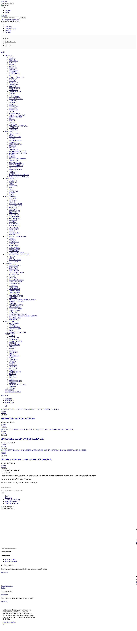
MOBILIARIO (10, 321)
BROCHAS (13, 79)
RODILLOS (13, 68)
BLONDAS (13, 182)
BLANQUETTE (14, 225)
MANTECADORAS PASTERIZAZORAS (23, 316)
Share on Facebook (11, 561)
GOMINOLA (13, 243)
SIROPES (12, 347)
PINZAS (12, 119)
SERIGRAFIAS (14, 245)
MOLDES (12, 59)
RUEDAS (12, 155)
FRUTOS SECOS (15, 372)
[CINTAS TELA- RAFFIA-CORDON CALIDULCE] (37, 429)
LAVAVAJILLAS (14, 289)
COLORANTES (14, 249)
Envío (7, 12)
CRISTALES (13, 167)
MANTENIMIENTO (16, 166)
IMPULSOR (13, 375)
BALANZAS (13, 110)
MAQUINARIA (10, 263)
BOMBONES (13, 198)
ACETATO (12, 120)
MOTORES (13, 138)
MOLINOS (12, 278)
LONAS (11, 135)
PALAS (11, 64)
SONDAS (12, 157)
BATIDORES (13, 61)
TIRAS (11, 189)
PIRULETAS (13, 213)
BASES (11, 348)
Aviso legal (8, 498)
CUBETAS (12, 100)
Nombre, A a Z (9, 400)
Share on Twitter (10, 559)
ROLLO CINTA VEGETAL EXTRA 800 (18, 418)
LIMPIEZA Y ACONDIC (17, 115)
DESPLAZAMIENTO (16, 164)
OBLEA (11, 238)
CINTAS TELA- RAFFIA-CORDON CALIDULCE (22, 439)
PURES (11, 379)
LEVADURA (13, 366)
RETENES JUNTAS (15, 144)
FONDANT (13, 361)
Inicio (2, 52)
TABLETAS (13, 209)
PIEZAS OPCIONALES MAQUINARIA (22, 299)
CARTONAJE (9, 178)
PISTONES (12, 148)
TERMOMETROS (15, 91)
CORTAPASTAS (14, 88)
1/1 (6, 406)
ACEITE (12, 357)
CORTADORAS (14, 283)
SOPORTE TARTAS (16, 99)
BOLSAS (12, 193)
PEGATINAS (13, 191)
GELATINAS (13, 352)
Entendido (12, 622)
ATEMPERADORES (16, 296)
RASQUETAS (13, 106)
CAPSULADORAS (15, 309)
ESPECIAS (12, 383)
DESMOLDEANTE (15, 341)
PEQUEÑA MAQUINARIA (18, 126)
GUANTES (13, 108)
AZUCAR (12, 240)
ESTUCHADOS (14, 211)
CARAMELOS (14, 214)
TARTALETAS (14, 84)
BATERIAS (13, 124)
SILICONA (12, 86)
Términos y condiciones (12, 499)
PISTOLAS (12, 285)
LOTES (11, 195)
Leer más (6, 622)
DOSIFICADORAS (15, 281)
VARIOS (12, 173)
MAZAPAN (13, 220)
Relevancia (8, 399)
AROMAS (12, 343)
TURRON (12, 222)
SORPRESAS (13, 261)
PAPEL (11, 187)
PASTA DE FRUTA (15, 204)
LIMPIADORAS (14, 290)
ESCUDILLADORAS (16, 280)
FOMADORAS (14, 271)
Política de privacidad (11, 503)
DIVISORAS (13, 276)
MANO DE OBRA (15, 162)
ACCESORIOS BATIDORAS (19, 175)
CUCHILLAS (13, 104)
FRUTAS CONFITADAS (17, 384)
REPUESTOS (9, 131)
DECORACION (14, 233)
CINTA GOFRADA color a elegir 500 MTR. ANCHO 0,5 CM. (26, 459)
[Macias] (4, 2)
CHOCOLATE (14, 242)
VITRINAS (12, 325)
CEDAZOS (12, 102)
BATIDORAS (13, 267)
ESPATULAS (13, 70)
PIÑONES (12, 146)
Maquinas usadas (10, 28)
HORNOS (12, 303)
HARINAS (12, 370)
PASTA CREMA (14, 345)
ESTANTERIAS (14, 327)
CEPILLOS (12, 72)
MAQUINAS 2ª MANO (13, 392)
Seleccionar (4, 395)
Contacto (8, 10)
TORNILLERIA (14, 133)
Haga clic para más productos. (10, 20)
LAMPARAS (13, 160)
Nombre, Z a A (9, 402)
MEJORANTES (14, 356)
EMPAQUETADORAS (16, 301)
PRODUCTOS (10, 334)
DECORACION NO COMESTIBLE (17, 254)
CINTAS (12, 231)
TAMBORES (13, 149)
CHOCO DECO (14, 216)
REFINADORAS (14, 274)
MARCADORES (14, 97)
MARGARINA (14, 337)
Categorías (8, 27)
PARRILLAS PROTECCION (18, 176)
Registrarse (4, 572)
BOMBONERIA (10, 196)
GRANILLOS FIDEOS (16, 252)
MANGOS (12, 66)
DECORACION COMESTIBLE (15, 236)
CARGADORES (14, 310)
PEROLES (12, 63)
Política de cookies (11, 501)
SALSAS (12, 363)
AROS (11, 75)
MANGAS (12, 81)
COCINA (12, 336)
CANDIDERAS (14, 73)
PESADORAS (13, 269)
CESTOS (12, 95)
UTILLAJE (8, 55)
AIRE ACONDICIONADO (18, 314)
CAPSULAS (13, 186)
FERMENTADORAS (16, 305)
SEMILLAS (13, 365)
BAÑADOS (13, 200)
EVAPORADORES (15, 169)
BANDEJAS (13, 180)
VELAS (11, 258)
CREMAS (12, 350)
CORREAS (12, 142)
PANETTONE (13, 224)
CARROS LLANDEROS (17, 332)
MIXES (11, 354)
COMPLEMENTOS (15, 117)
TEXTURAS (13, 359)
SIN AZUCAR (14, 207)
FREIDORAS (13, 287)
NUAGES (12, 202)
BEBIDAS (12, 388)
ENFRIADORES (14, 294)
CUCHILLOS (13, 90)
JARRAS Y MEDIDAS (16, 77)
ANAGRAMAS (14, 247)
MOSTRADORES (15, 328)
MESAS (11, 330)
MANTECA (13, 368)
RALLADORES (14, 113)
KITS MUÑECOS (15, 260)
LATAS (11, 57)
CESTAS (12, 93)
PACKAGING (13, 227)
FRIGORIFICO (14, 319)
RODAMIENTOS (15, 137)
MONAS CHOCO (15, 218)
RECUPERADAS (15, 318)
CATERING (13, 129)
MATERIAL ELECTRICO (17, 151)
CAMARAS (13, 298)
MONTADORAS (14, 307)
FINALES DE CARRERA (17, 158)
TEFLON (12, 122)
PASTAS (12, 234)
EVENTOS (12, 256)
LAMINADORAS (15, 292)
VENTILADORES (15, 140)
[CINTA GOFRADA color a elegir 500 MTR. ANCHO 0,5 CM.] (43, 450)
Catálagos (8, 30)
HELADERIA (13, 128)
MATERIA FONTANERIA (18, 153)
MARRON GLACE (15, 205)
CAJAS (11, 184)
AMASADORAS (14, 265)
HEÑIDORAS (13, 312)
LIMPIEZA (12, 386)
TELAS (11, 111)
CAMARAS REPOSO (16, 272)
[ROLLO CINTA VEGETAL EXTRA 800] (30, 409)
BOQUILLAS (13, 82)
